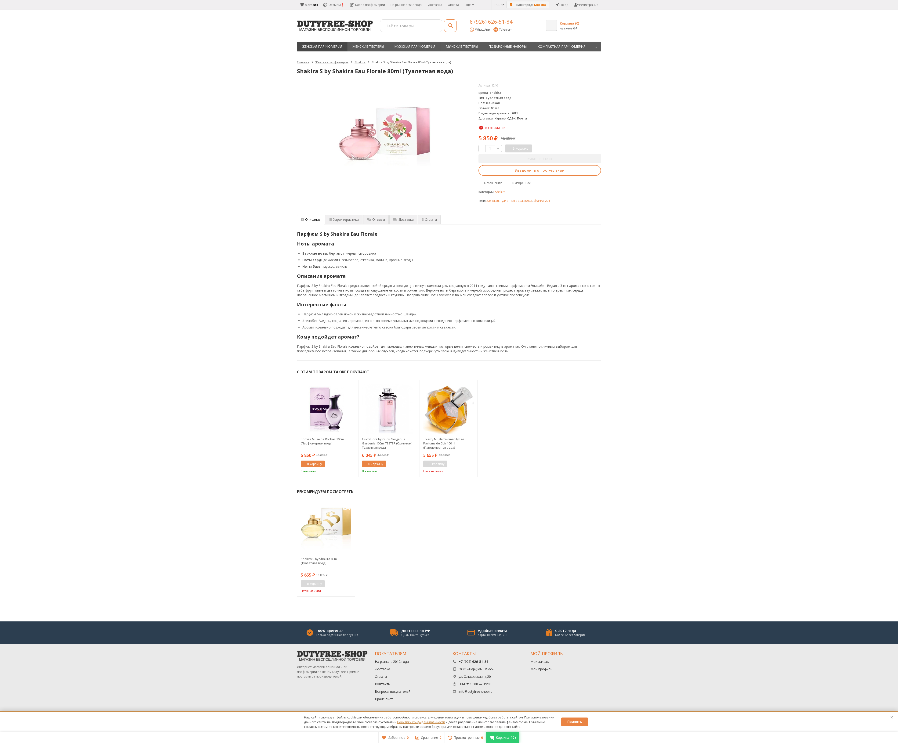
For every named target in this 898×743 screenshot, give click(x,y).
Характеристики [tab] (346, 219)
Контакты (383, 684)
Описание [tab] (313, 219)
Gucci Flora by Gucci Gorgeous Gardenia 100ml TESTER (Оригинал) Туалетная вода (387, 443)
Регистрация (588, 5)
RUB (498, 5)
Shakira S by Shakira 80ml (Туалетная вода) (319, 561)
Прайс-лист (384, 699)
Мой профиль (541, 669)
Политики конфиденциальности (421, 722)
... (596, 46)
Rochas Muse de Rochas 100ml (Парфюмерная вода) (322, 441)
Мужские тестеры (462, 46)
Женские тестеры (368, 46)
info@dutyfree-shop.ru (475, 691)
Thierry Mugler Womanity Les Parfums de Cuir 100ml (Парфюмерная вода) (443, 443)
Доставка (435, 5)
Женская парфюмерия (322, 46)
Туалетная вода (511, 201)
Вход (564, 5)
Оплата (453, 5)
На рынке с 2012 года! (406, 5)
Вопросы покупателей (392, 691)
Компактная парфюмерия (561, 46)
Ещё (468, 5)
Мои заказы (539, 661)
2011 (548, 201)
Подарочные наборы (508, 46)
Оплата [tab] (431, 219)
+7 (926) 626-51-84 (473, 661)
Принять (574, 721)
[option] (326, 428)
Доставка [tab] (406, 219)
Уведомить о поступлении (540, 170)
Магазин (311, 5)
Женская (492, 201)
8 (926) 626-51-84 (491, 21)
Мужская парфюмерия (414, 46)
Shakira (500, 192)
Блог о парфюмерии (370, 5)
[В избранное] (349, 464)
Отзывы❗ (336, 5)
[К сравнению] (342, 464)
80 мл (528, 201)
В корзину (314, 464)
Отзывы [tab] (378, 219)
